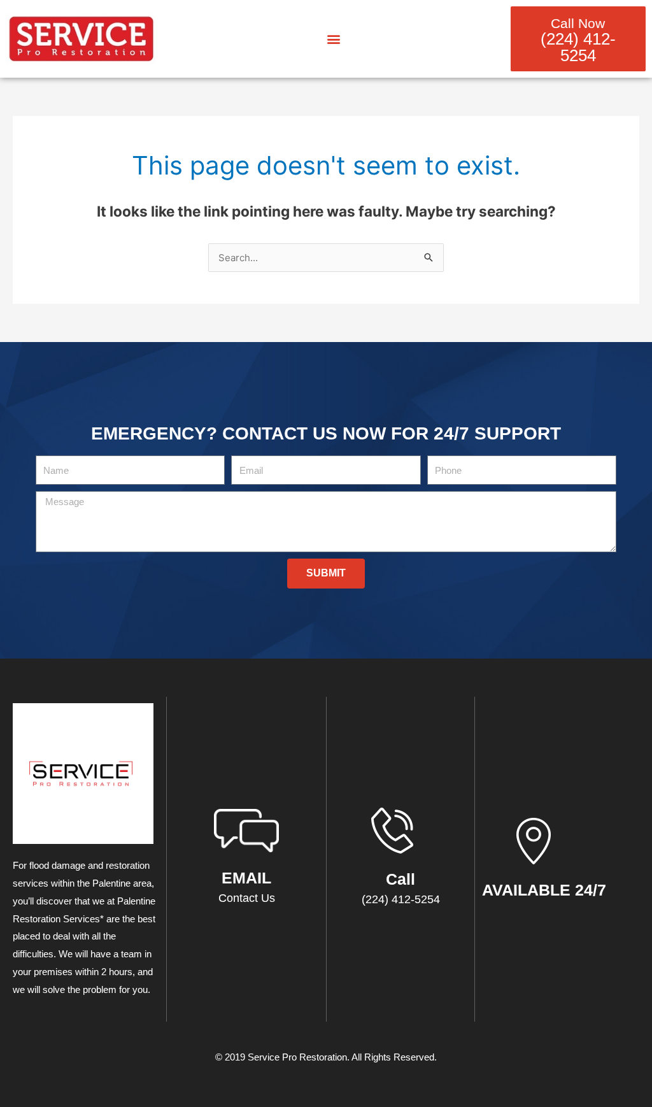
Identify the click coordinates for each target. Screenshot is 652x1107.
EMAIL (246, 878)
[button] (333, 39)
